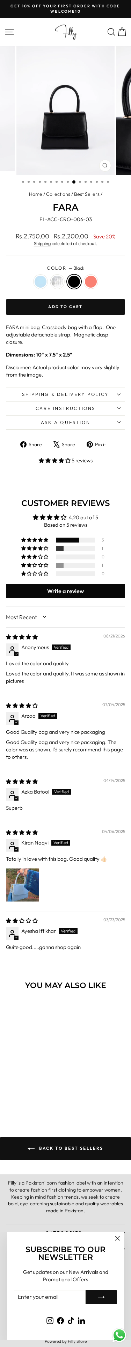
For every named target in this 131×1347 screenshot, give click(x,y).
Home (35, 194)
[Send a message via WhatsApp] (119, 1335)
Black (74, 282)
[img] (22, 637)
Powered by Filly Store (66, 1341)
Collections (58, 194)
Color (65, 268)
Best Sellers (87, 194)
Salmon (91, 282)
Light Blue (41, 282)
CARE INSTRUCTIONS (65, 408)
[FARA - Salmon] (40, 1095)
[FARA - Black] (32, 1095)
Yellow (57, 282)
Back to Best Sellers (70, 1148)
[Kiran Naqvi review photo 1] (22, 885)
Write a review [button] (65, 591)
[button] (55, 460)
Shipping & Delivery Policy (65, 394)
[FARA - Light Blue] (16, 1095)
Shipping (42, 243)
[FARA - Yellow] (24, 1095)
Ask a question (65, 422)
